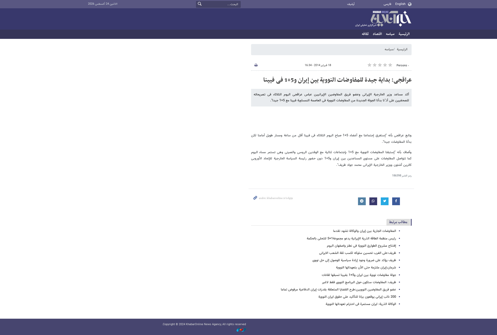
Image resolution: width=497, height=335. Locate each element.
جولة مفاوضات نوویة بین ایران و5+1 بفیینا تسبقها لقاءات (359, 275)
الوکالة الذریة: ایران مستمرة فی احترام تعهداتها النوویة (361, 304)
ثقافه (365, 34)
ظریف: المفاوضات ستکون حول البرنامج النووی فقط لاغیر (359, 282)
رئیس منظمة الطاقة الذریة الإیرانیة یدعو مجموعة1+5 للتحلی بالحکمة (351, 238)
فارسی (387, 4)
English (400, 4)
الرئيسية (404, 34)
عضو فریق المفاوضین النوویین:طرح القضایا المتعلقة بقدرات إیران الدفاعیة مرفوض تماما (338, 289)
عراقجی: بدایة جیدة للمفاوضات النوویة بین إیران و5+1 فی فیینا (337, 80)
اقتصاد (377, 34)
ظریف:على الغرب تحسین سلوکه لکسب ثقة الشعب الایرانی (357, 253)
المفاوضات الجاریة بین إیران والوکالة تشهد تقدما (364, 231)
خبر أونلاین (383, 19)
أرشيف (351, 4)
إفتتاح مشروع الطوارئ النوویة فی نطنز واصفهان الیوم (361, 245)
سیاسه (390, 34)
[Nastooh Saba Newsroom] (238, 330)
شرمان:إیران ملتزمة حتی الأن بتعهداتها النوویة (366, 267)
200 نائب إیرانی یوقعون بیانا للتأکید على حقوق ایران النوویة (357, 297)
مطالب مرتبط (398, 222)
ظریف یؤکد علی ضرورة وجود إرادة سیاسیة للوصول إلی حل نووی (354, 260)
